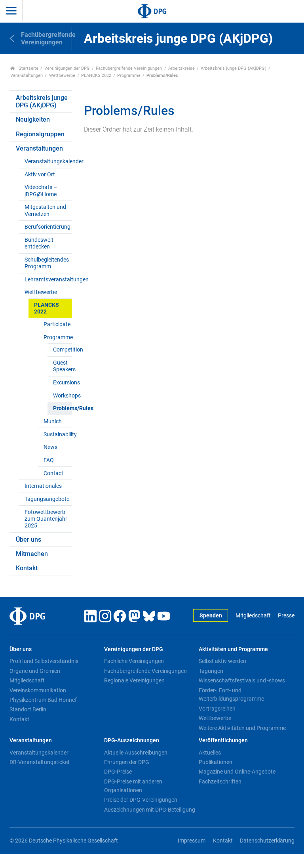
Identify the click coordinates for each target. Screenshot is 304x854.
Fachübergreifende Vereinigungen (129, 68)
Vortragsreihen (217, 708)
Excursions (62, 382)
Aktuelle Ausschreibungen (135, 752)
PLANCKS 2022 (96, 75)
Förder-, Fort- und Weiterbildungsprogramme (231, 694)
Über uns (28, 539)
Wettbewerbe (62, 75)
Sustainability (58, 434)
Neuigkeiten (33, 119)
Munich (53, 421)
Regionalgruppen (40, 134)
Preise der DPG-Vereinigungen (140, 800)
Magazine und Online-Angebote (237, 771)
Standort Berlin (28, 709)
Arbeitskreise (181, 68)
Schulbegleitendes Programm (47, 263)
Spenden (211, 615)
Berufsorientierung (47, 227)
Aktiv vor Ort (40, 174)
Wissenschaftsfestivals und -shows (242, 680)
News (50, 447)
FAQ (49, 460)
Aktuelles (210, 752)
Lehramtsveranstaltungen (48, 279)
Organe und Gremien (35, 671)
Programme (129, 75)
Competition (62, 349)
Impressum (191, 840)
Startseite (27, 68)
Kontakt (27, 568)
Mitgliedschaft (253, 615)
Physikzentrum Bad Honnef (43, 700)
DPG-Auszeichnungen (131, 740)
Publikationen (215, 762)
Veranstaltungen (26, 75)
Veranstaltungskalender (48, 161)
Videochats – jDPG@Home (41, 190)
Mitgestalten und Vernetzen (45, 210)
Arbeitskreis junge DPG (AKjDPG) (233, 68)
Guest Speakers (62, 366)
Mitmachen (32, 554)
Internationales (43, 486)
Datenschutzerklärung (267, 840)
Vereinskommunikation (38, 690)
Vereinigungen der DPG (67, 68)
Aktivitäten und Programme (233, 649)
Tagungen (211, 671)
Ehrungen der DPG (126, 762)
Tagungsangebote (47, 499)
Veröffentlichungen (223, 740)
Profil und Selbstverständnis (44, 661)
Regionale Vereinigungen (134, 680)
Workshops (62, 395)
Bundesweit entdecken (39, 243)
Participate (57, 324)
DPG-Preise (118, 771)
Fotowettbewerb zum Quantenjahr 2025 (46, 519)
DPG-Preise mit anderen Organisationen (133, 785)
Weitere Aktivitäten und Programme (242, 728)
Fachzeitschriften (220, 781)
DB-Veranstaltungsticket (40, 762)
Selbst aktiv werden (222, 661)
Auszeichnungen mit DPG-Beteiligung (149, 809)
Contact (53, 473)
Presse (286, 615)
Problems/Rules (62, 408)
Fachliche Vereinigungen (134, 661)
